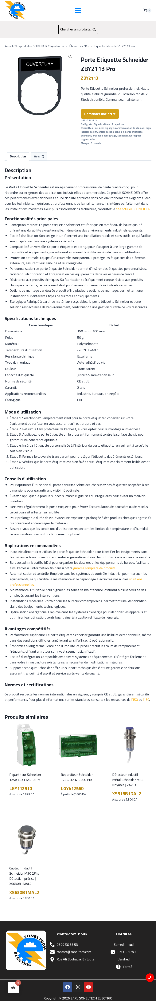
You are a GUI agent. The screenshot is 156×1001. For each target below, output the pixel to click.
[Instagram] (78, 987)
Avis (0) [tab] (39, 156)
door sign (145, 128)
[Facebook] (67, 987)
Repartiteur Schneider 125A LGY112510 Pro (25, 777)
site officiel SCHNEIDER (133, 209)
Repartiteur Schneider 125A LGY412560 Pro (77, 777)
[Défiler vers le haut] (150, 995)
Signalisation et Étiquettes (109, 124)
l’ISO (134, 699)
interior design (89, 132)
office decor (105, 132)
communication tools (127, 128)
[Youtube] (88, 987)
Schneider (122, 135)
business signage (104, 128)
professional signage (104, 135)
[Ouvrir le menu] (78, 10)
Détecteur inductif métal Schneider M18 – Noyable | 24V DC (129, 779)
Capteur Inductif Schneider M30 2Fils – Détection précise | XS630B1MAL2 (25, 876)
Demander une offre (100, 114)
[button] (70, 56)
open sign (118, 132)
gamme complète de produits (94, 568)
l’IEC (146, 699)
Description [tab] (18, 156)
